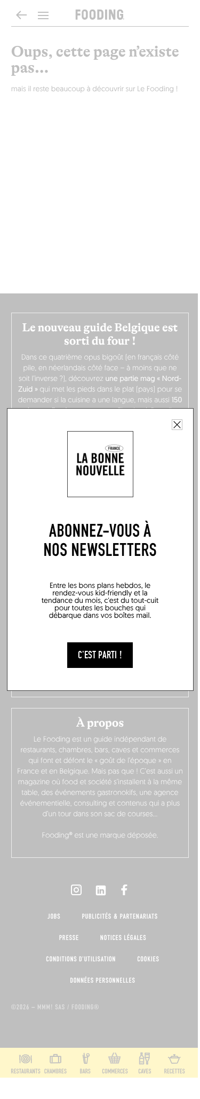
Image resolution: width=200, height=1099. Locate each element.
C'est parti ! (100, 655)
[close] (177, 424)
